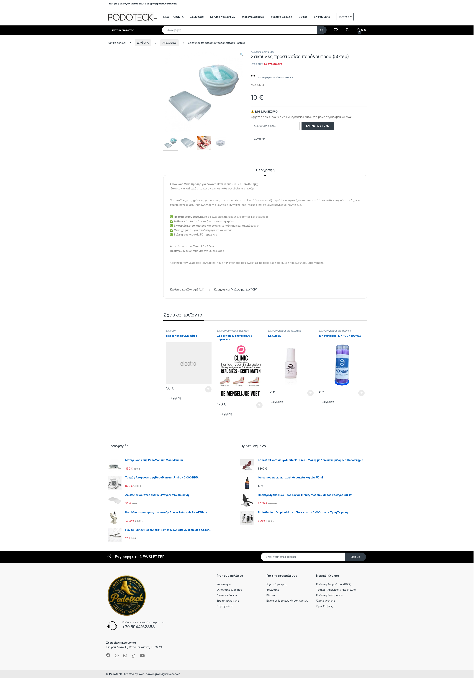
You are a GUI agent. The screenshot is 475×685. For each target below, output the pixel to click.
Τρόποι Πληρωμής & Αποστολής (336, 589)
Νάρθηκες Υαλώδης (290, 330)
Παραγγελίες (225, 606)
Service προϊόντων (222, 16)
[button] (241, 54)
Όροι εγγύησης (325, 600)
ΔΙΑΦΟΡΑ (143, 42)
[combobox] (239, 30)
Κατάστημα (224, 584)
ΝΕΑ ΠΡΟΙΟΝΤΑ (173, 16)
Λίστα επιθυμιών (227, 595)
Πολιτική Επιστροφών (329, 595)
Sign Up (355, 556)
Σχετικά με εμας (281, 16)
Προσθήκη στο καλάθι (205, 389)
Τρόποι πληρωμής (228, 600)
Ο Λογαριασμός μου (229, 589)
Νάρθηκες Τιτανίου (340, 330)
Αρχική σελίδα (117, 42)
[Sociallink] (108, 655)
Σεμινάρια (197, 16)
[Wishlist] (336, 30)
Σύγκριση (260, 138)
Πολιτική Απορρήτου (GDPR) (333, 584)
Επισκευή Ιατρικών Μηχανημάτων (287, 600)
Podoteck (115, 674)
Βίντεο (303, 16)
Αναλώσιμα (169, 42)
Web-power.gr (148, 674)
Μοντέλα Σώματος (238, 330)
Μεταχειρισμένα (253, 16)
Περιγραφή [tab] (265, 170)
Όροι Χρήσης (324, 606)
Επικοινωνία (322, 16)
